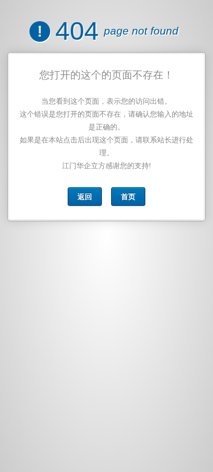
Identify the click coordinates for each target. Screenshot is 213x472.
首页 (128, 196)
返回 (85, 196)
